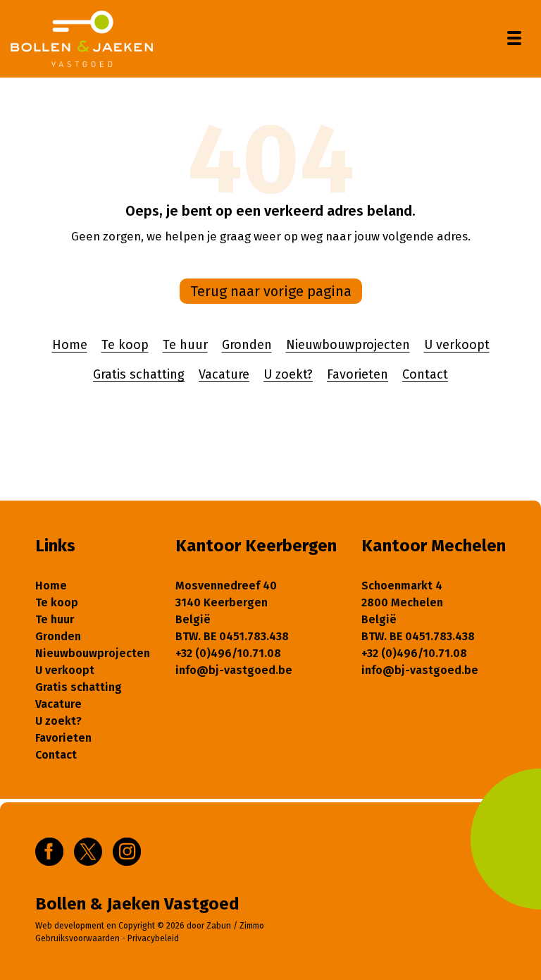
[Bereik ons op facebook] (49, 850)
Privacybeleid (153, 938)
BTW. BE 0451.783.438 (232, 636)
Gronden (247, 345)
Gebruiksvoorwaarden (77, 938)
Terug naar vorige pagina (271, 291)
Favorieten (357, 374)
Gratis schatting (139, 374)
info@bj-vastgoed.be (233, 670)
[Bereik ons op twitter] (88, 850)
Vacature (224, 374)
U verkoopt (457, 345)
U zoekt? (288, 374)
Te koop (125, 345)
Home (69, 345)
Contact (425, 374)
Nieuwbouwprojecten (348, 345)
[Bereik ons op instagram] (127, 850)
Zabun (218, 926)
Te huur (185, 345)
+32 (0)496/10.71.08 (228, 653)
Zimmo (252, 926)
